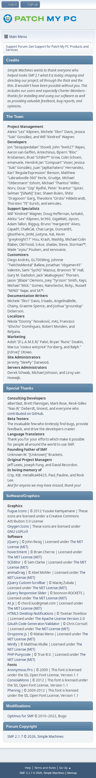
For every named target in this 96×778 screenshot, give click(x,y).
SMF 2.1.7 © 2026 (21, 736)
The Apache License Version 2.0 (60, 618)
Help (28, 768)
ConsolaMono (18, 680)
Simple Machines (50, 736)
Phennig (13, 690)
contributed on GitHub (25, 413)
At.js (10, 603)
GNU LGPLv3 (17, 531)
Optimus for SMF (20, 716)
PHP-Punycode (19, 654)
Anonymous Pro (20, 670)
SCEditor (14, 562)
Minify (12, 644)
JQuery (12, 541)
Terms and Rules (45, 768)
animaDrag (16, 572)
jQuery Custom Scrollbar (26, 582)
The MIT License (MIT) (24, 557)
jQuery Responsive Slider (27, 593)
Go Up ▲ (65, 768)
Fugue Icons (17, 511)
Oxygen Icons (18, 526)
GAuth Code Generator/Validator (33, 623)
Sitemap (72, 772)
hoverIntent (17, 552)
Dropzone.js (17, 634)
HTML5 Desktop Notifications (30, 613)
